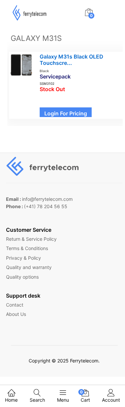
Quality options (22, 277)
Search (37, 400)
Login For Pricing (65, 113)
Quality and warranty (29, 267)
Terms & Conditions (27, 248)
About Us (16, 314)
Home (11, 400)
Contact (14, 305)
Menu (63, 400)
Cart (85, 396)
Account (111, 400)
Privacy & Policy (23, 258)
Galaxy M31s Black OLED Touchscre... (71, 59)
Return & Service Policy (31, 239)
